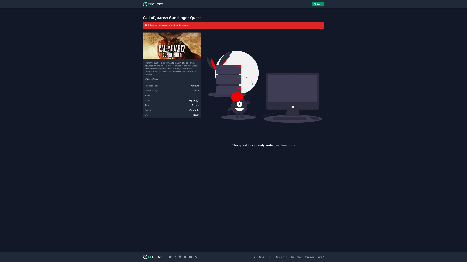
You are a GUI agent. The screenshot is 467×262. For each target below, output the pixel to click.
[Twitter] (185, 257)
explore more (182, 25)
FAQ (253, 257)
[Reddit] (180, 257)
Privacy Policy (281, 257)
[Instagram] (175, 257)
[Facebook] (170, 257)
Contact (321, 257)
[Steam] (196, 257)
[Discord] (191, 257)
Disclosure (309, 257)
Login (319, 4)
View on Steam (152, 79)
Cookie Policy (296, 257)
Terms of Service (265, 257)
